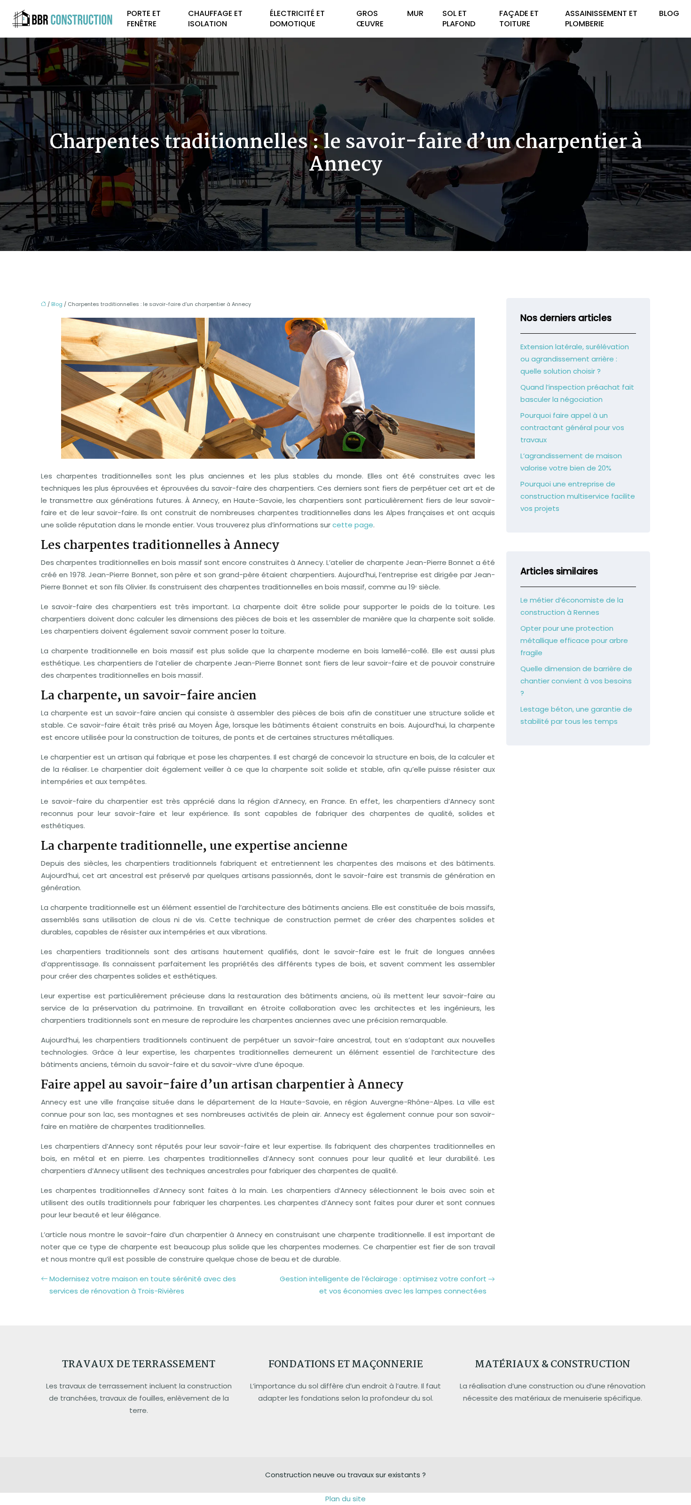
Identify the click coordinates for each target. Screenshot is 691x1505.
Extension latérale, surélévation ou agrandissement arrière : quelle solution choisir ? (574, 359)
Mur (415, 13)
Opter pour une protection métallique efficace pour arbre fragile (574, 640)
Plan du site (345, 1499)
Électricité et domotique (297, 18)
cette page (352, 525)
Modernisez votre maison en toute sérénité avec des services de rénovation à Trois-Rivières (142, 1285)
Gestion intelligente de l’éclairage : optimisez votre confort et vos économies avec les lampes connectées (383, 1285)
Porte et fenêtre (144, 18)
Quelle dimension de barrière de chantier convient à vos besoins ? (576, 681)
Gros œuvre (370, 18)
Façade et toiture (519, 18)
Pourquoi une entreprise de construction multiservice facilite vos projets (577, 496)
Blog (669, 13)
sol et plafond (458, 18)
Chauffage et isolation (215, 18)
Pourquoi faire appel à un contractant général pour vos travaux (572, 427)
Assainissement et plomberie (601, 18)
